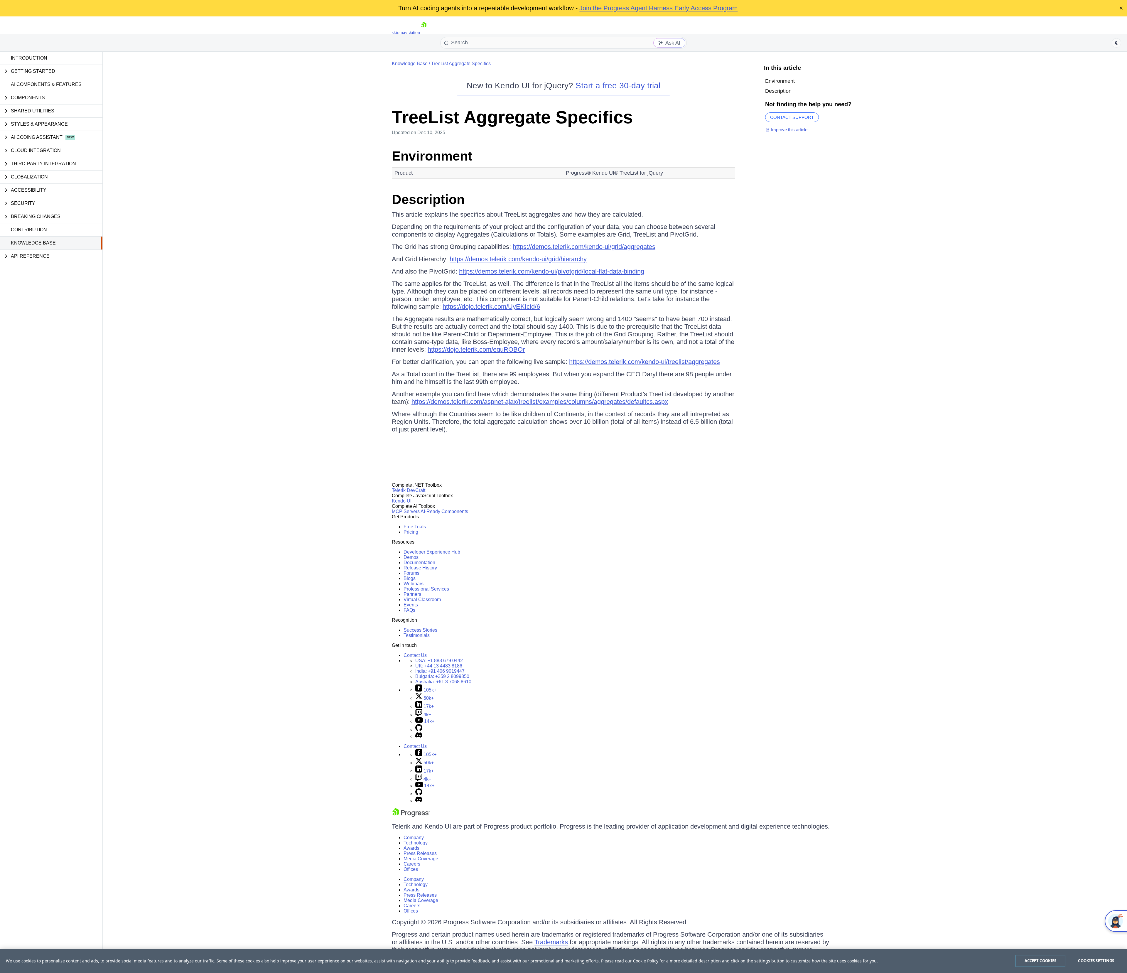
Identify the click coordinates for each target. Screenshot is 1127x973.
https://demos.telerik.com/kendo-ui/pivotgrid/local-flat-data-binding (551, 271)
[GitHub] (418, 729)
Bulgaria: (442, 676)
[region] (563, 961)
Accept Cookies (1041, 960)
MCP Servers (406, 511)
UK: (438, 665)
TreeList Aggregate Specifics (461, 63)
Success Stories (420, 630)
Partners (412, 594)
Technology (416, 842)
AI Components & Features (46, 84)
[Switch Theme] (1116, 43)
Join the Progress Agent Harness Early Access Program (658, 8)
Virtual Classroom (422, 599)
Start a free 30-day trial (618, 85)
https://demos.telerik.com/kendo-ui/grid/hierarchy (518, 259)
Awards (411, 848)
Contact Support (792, 117)
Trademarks (551, 942)
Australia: (443, 681)
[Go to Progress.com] (411, 815)
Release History (420, 567)
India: (440, 671)
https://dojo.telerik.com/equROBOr (476, 349)
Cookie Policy (645, 961)
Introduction (29, 57)
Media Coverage (421, 858)
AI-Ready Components (444, 511)
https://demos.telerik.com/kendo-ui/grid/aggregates (584, 246)
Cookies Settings (1096, 960)
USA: (439, 660)
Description (428, 199)
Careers (412, 863)
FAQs (409, 610)
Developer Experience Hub (432, 551)
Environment (432, 156)
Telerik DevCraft (408, 490)
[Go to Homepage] (423, 32)
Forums (411, 573)
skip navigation (406, 32)
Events (411, 604)
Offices (411, 869)
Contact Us (415, 655)
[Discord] (418, 736)
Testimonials (417, 635)
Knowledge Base (33, 242)
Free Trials (415, 526)
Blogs (410, 578)
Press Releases (420, 853)
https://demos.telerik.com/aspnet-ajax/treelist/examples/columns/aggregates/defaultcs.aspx (539, 401)
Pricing (411, 531)
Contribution (29, 229)
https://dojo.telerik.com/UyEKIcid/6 (491, 306)
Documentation (419, 562)
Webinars (414, 583)
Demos (411, 557)
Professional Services (426, 588)
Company (414, 837)
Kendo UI (401, 500)
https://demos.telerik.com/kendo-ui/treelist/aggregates (644, 361)
